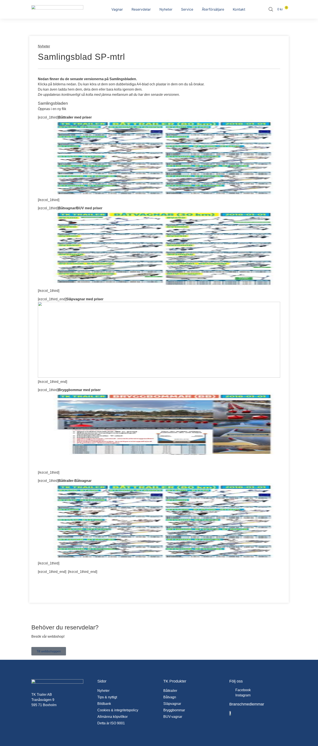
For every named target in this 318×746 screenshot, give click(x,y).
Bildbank (104, 703)
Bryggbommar (174, 710)
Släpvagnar (172, 703)
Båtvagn (169, 697)
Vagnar (117, 9)
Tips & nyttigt (107, 697)
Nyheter (165, 9)
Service (187, 9)
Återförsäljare (213, 9)
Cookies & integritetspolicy (117, 710)
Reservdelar (141, 9)
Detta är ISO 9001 (111, 723)
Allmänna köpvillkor (112, 716)
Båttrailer (170, 690)
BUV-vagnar (172, 716)
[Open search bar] (271, 9)
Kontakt (239, 9)
